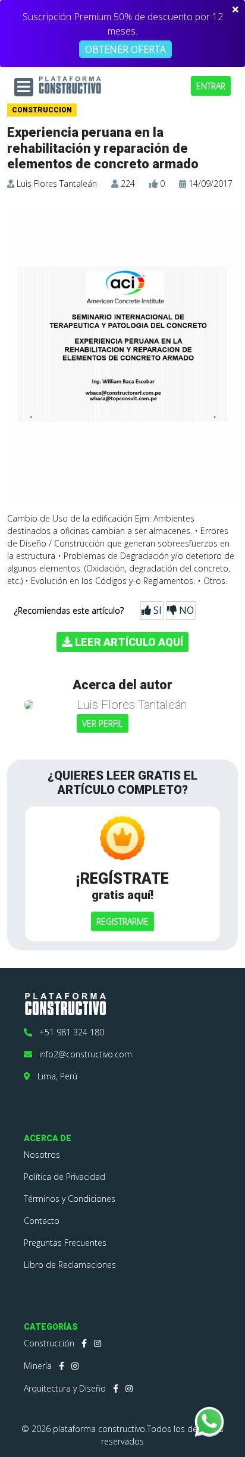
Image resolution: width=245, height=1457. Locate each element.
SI (156, 610)
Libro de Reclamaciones (70, 1264)
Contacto (41, 1220)
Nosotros (42, 1154)
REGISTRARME (122, 921)
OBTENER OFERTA (125, 49)
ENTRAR (210, 86)
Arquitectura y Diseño (65, 1388)
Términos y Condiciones (69, 1198)
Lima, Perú (53, 1076)
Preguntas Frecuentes (65, 1242)
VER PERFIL (102, 723)
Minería (38, 1365)
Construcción (49, 1343)
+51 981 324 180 (68, 1032)
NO (185, 610)
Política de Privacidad (64, 1176)
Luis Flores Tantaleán (57, 183)
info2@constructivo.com (82, 1054)
